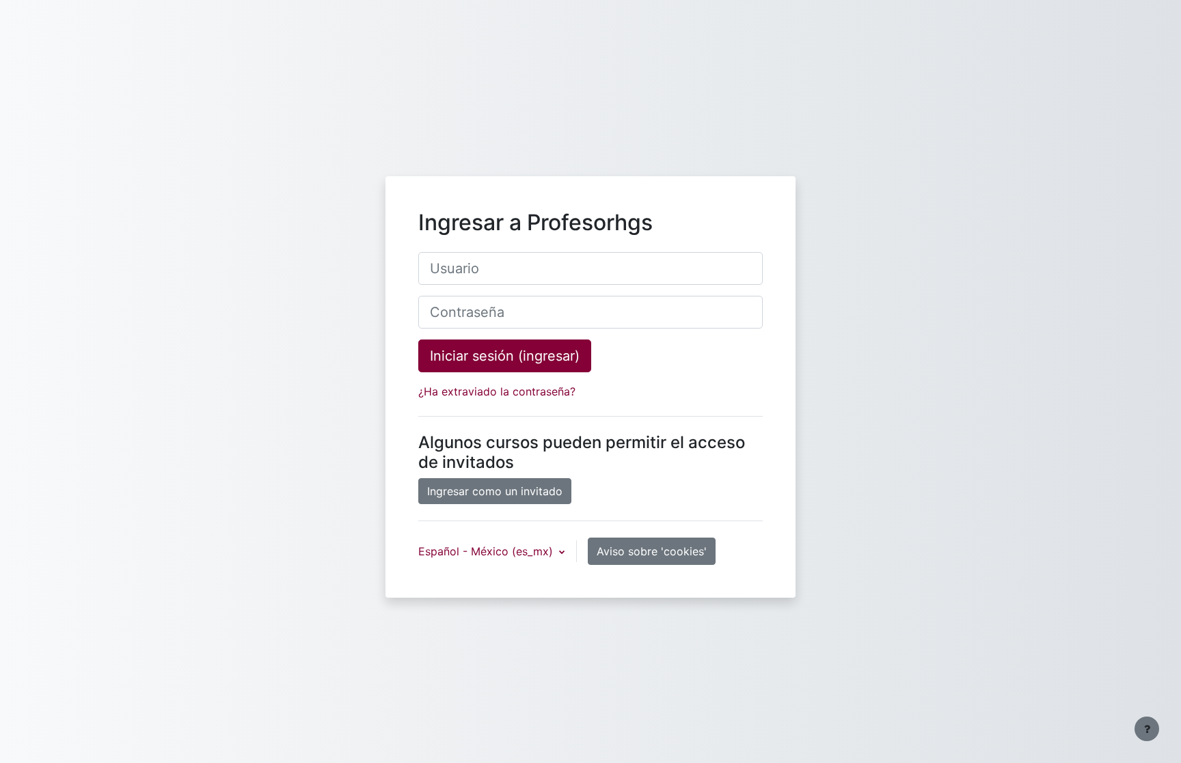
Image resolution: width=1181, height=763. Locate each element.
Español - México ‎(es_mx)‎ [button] (487, 551)
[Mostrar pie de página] (1147, 729)
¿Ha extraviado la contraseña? (496, 391)
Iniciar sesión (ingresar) (505, 356)
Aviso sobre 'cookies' (652, 551)
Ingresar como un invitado (494, 491)
